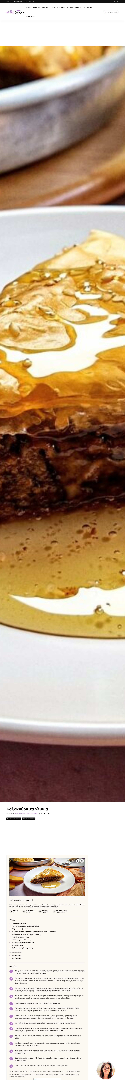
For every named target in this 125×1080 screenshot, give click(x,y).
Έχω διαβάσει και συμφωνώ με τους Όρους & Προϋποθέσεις (63, 550)
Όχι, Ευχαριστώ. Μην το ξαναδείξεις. (62, 1074)
